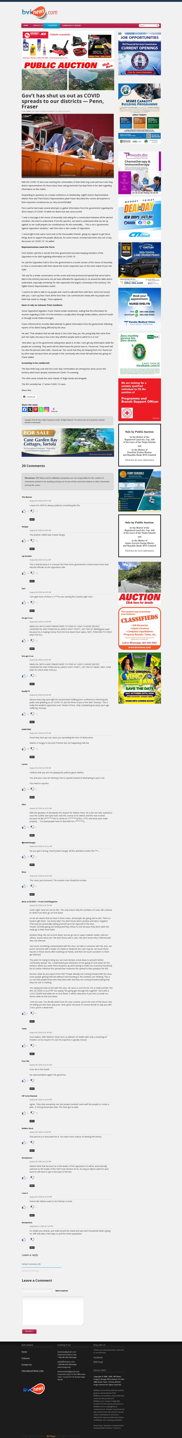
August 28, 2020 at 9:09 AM (40, 530)
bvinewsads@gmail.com (68, 1371)
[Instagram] (46, 409)
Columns (26, 1358)
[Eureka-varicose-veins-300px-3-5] (139, 329)
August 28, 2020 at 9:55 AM (40, 733)
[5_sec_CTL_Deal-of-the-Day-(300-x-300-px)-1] (139, 239)
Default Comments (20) (31, 1264)
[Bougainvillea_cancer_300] (139, 193)
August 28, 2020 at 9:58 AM (40, 768)
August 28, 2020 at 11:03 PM (41, 1197)
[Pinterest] (35, 409)
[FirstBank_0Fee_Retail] (139, 375)
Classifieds (52, 25)
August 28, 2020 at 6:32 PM (40, 1162)
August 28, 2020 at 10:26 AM (41, 876)
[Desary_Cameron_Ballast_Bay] (139, 604)
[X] (30, 409)
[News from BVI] (39, 19)
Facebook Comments (30, 1271)
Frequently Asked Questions (103, 1428)
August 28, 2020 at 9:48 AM (40, 695)
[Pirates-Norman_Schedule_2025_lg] (139, 511)
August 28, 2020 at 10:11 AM (41, 808)
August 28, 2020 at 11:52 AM (41, 1065)
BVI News (51, 1436)
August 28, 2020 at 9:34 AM (40, 622)
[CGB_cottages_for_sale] (68, 457)
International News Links (33, 1371)
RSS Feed (98, 1362)
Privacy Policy (98, 1425)
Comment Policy (118, 1425)
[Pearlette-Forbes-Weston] (139, 466)
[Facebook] (24, 409)
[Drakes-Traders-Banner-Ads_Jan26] (68, 59)
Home (25, 25)
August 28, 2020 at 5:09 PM (40, 1132)
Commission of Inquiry (71, 25)
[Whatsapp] (41, 409)
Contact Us (38, 25)
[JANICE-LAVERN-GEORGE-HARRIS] (139, 556)
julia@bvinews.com (66, 1361)
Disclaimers (107, 1425)
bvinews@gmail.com (67, 1352)
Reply (32, 519)
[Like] (24, 511)
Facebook (98, 1357)
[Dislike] (33, 511)
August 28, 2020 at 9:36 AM (40, 660)
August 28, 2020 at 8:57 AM (40, 501)
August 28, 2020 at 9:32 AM (40, 592)
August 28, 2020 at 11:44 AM (41, 1033)
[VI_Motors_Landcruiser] (139, 284)
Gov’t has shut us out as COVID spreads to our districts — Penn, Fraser (63, 101)
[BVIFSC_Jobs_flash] (139, 74)
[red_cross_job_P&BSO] (139, 420)
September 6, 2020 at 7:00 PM (41, 1226)
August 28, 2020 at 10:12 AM (41, 846)
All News (27, 111)
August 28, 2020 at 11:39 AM (41, 905)
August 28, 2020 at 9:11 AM (40, 560)
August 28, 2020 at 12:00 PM (41, 1100)
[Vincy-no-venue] (139, 703)
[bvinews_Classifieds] (139, 649)
